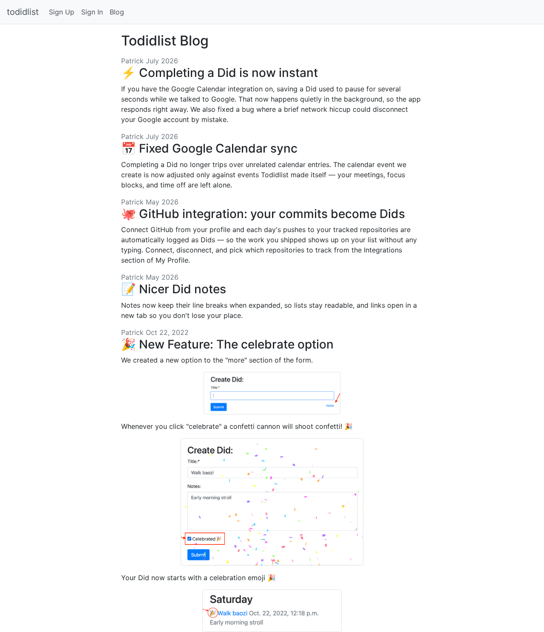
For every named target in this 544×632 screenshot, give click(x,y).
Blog (117, 12)
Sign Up (61, 12)
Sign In (92, 12)
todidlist (23, 12)
